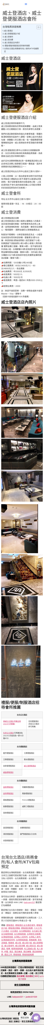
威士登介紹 (27, 943)
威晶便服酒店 (8, 772)
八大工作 (38, 928)
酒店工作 (8, 954)
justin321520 (31, 997)
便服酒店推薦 (27, 928)
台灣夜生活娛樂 (34, 934)
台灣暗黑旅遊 (7, 937)
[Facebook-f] (19, 1013)
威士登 (18, 943)
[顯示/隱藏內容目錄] (37, 27)
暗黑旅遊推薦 (17, 948)
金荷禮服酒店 (8, 793)
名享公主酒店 (8, 733)
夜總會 (11, 943)
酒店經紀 (29, 976)
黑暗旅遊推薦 (28, 954)
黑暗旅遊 (17, 954)
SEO (36, 976)
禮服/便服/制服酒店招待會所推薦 (17, 46)
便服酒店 (10, 925)
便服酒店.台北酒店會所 (25, 925)
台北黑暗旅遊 (20, 934)
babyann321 (29, 902)
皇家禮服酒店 (8, 787)
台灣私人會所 (35, 937)
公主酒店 (14, 931)
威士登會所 (9, 37)
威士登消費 (9, 40)
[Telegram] (25, 1013)
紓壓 (6, 951)
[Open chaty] (36, 1017)
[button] (26, 4)
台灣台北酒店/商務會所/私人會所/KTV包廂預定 (21, 50)
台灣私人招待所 (21, 937)
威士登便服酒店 (30, 766)
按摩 (8, 948)
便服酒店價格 (14, 928)
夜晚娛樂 (33, 940)
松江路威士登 (30, 948)
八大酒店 (5, 931)
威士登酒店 (8, 31)
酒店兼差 (18, 951)
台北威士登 (37, 931)
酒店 (11, 951)
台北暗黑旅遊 (7, 934)
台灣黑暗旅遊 (22, 940)
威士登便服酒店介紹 (12, 34)
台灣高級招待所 (8, 940)
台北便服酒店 (25, 931)
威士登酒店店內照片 (12, 43)
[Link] (31, 1013)
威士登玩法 (31, 946)
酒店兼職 (27, 951)
